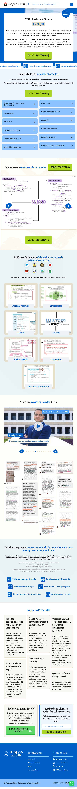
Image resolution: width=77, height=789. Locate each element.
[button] (9, 206)
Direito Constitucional (49, 129)
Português (45, 120)
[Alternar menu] (71, 4)
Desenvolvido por (63, 783)
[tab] (20, 104)
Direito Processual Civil (12, 139)
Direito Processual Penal (50, 112)
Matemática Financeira (12, 147)
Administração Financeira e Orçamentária (14, 104)
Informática (8, 122)
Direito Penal (8, 113)
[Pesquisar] (29, 4)
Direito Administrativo (12, 130)
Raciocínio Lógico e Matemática (53, 145)
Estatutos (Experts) (48, 137)
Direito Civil (45, 103)
